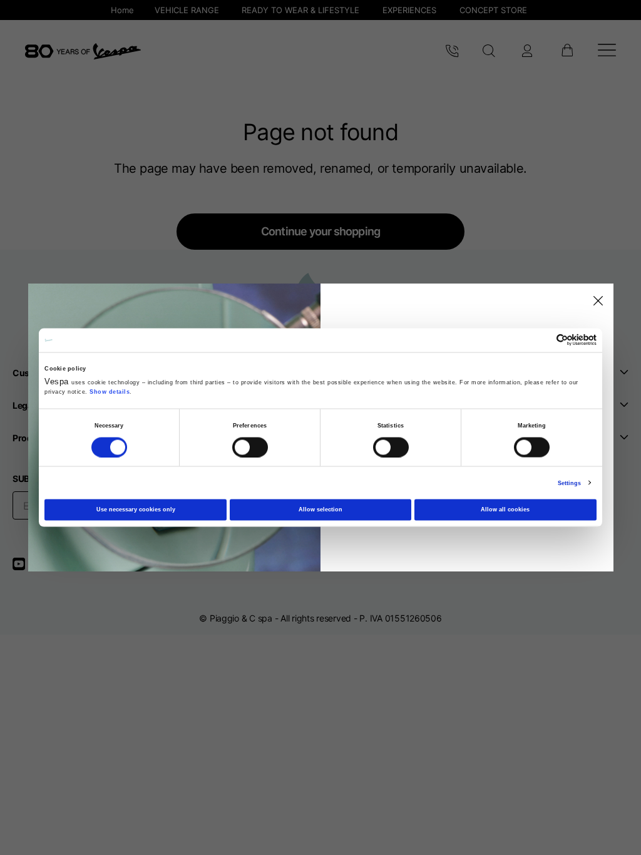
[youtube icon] (26, 568)
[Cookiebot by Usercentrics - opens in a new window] (542, 340)
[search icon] (489, 51)
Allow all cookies (505, 509)
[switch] (250, 447)
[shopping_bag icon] (567, 51)
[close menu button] (596, 301)
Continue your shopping (320, 231)
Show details (110, 392)
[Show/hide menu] (607, 51)
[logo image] (83, 51)
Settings (570, 482)
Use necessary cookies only (135, 509)
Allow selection (320, 509)
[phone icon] (452, 51)
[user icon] (527, 51)
